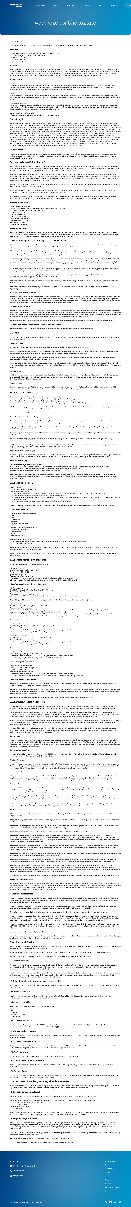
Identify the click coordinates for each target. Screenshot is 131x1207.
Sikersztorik (71, 5)
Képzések (87, 5)
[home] (16, 5)
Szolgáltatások (40, 5)
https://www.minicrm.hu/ (25, 576)
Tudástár (114, 5)
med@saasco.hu (99, 281)
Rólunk (56, 5)
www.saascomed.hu (107, 712)
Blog (100, 5)
